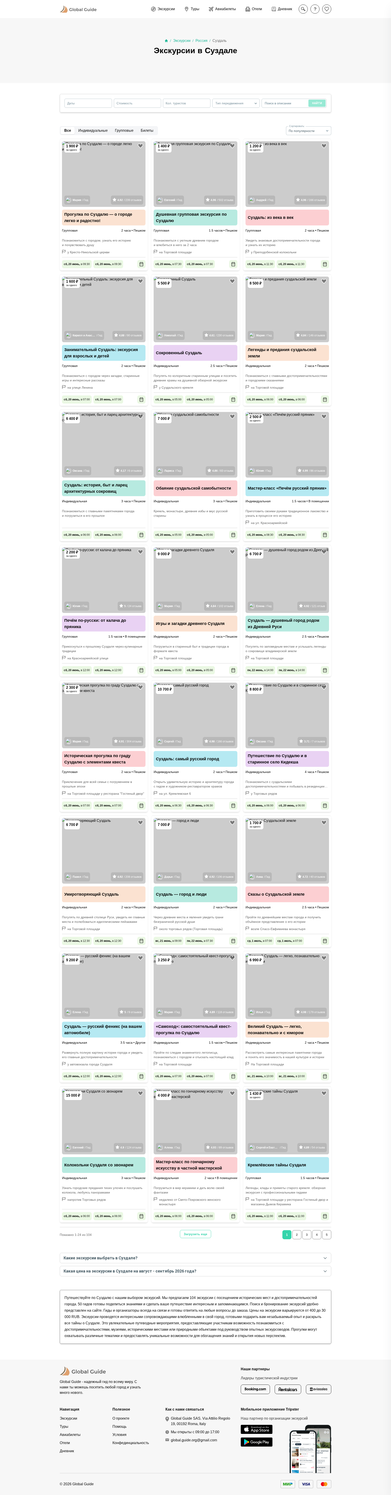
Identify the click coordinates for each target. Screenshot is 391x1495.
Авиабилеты (70, 1435)
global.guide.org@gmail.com (194, 1440)
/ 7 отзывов (314, 741)
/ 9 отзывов (132, 1012)
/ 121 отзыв (314, 606)
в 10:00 (260, 1076)
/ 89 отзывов (222, 1147)
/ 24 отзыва (132, 606)
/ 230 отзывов (221, 335)
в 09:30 (77, 264)
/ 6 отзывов (131, 470)
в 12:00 (77, 670)
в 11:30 (260, 264)
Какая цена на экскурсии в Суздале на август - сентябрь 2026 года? (130, 1271)
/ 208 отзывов (129, 876)
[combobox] (236, 103)
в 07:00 (77, 399)
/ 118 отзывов (221, 1012)
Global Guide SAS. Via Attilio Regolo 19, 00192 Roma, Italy (200, 1421)
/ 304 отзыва (130, 741)
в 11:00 (260, 1216)
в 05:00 (168, 399)
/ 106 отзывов (221, 876)
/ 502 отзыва (222, 200)
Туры (64, 1426)
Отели (65, 1443)
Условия (119, 1435)
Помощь (119, 1426)
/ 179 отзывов (313, 1012)
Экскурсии (182, 41)
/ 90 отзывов (130, 335)
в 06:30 (168, 805)
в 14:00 (260, 670)
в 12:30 (77, 940)
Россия (201, 41)
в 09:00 (168, 940)
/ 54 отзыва (314, 1147)
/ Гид (80, 200)
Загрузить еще (195, 1234)
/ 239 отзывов (129, 200)
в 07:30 (168, 264)
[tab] (93, 130)
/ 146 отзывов (313, 335)
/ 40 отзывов (314, 876)
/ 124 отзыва (130, 1147)
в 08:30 (260, 534)
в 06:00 (260, 399)
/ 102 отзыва (222, 606)
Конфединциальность (130, 1443)
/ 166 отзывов (313, 200)
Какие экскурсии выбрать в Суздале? (101, 1258)
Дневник (67, 1451)
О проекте (120, 1418)
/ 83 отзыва (222, 470)
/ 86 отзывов (314, 470)
